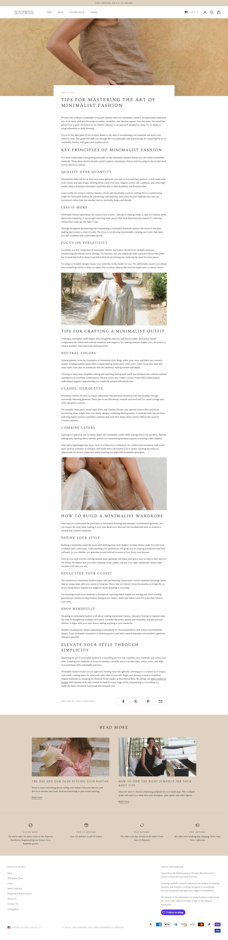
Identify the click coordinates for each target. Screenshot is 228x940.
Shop (9, 873)
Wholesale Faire (15, 878)
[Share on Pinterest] (148, 701)
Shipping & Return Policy (19, 893)
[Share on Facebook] (123, 701)
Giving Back (13, 909)
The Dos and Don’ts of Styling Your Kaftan (70, 781)
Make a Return (14, 888)
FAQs (10, 883)
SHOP (61, 12)
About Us (12, 899)
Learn (94, 12)
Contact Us (12, 904)
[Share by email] (160, 701)
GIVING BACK (77, 12)
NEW (49, 12)
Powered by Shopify (112, 927)
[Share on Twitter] (136, 701)
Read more (37, 797)
